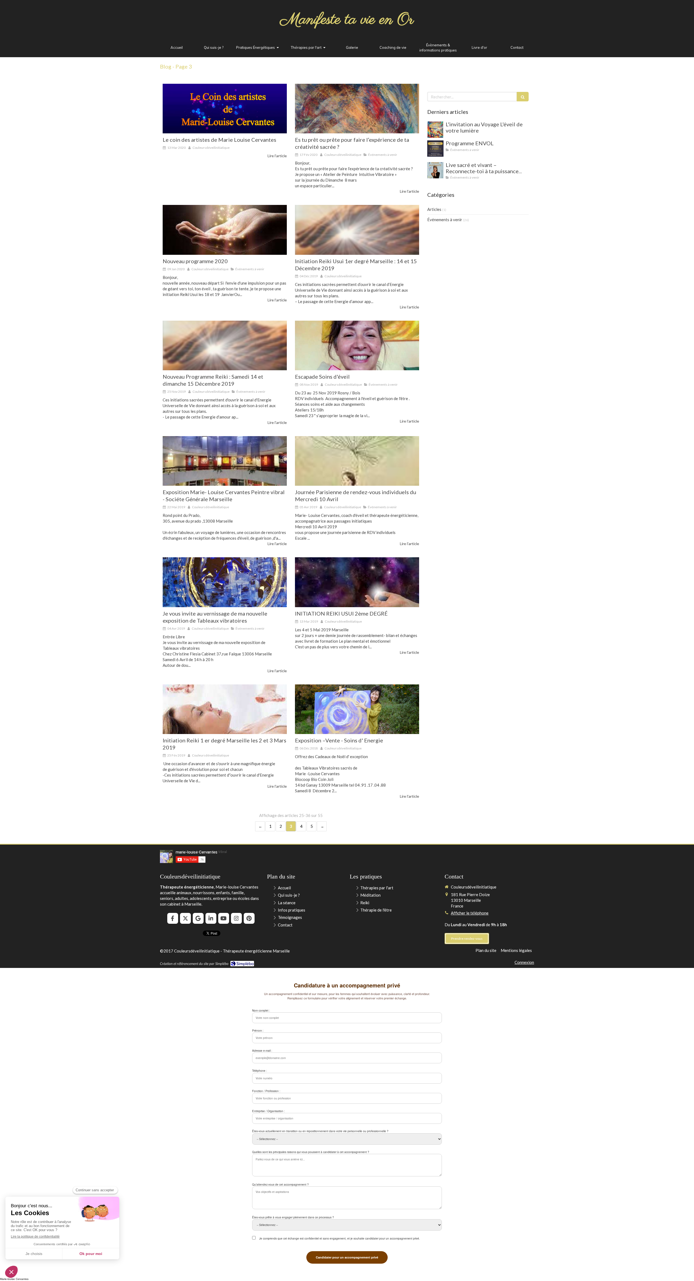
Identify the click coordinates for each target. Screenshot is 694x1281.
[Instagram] (236, 918)
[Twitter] (185, 918)
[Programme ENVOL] (435, 148)
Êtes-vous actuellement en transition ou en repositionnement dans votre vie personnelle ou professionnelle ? (320, 1131)
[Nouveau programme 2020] (225, 230)
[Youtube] (223, 918)
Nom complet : (261, 1010)
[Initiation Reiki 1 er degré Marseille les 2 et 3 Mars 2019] (225, 709)
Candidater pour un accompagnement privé (347, 1257)
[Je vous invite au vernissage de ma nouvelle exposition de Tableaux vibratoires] (225, 582)
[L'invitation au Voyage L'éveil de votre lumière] (435, 129)
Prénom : (258, 1030)
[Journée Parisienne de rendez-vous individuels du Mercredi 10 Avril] (357, 461)
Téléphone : (259, 1071)
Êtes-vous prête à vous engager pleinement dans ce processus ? (293, 1217)
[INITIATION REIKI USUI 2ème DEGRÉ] (357, 582)
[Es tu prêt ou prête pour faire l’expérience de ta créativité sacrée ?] (357, 108)
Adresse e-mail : (262, 1051)
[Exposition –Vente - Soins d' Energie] (357, 709)
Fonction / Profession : (266, 1091)
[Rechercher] (523, 96)
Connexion (524, 962)
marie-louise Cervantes (196, 852)
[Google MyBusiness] (198, 918)
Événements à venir (444, 219)
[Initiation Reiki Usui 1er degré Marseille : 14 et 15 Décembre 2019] (357, 230)
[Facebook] (172, 918)
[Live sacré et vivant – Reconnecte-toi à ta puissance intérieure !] (435, 170)
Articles (434, 209)
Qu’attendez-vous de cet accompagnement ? (280, 1184)
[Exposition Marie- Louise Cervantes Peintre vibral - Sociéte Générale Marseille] (225, 461)
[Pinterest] (249, 918)
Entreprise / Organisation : (268, 1111)
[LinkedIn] (210, 918)
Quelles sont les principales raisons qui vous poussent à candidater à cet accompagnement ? (310, 1152)
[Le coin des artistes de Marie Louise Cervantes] (225, 108)
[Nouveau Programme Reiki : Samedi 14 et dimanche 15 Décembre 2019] (225, 345)
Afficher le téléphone (470, 912)
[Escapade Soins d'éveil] (357, 345)
